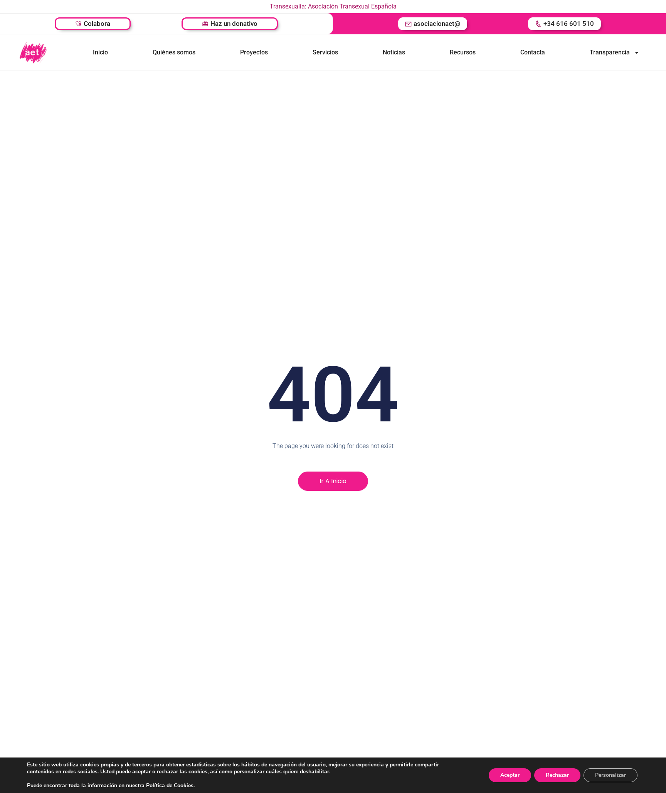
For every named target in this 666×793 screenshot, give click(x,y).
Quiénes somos (174, 52)
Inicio (100, 52)
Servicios (325, 52)
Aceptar (510, 775)
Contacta (532, 52)
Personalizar (610, 775)
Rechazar (557, 775)
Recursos (463, 52)
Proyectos (254, 52)
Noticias (394, 52)
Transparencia (610, 52)
